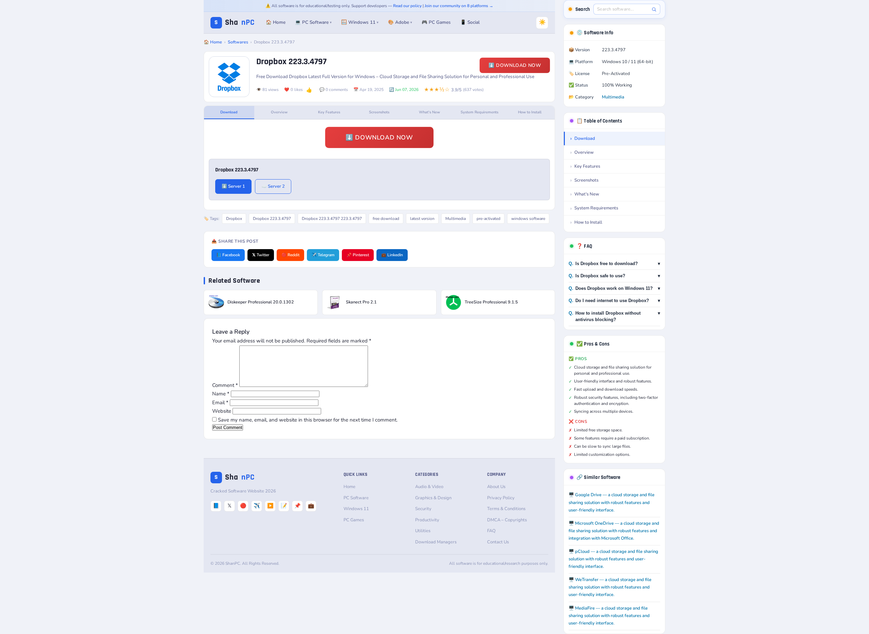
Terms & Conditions (506, 509)
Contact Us (498, 542)
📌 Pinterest (358, 255)
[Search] (654, 9)
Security (423, 509)
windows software (528, 218)
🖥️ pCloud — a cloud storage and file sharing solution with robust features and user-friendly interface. (613, 559)
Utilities (422, 531)
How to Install (529, 112)
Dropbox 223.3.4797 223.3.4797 (332, 218)
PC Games (354, 520)
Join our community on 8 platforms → (459, 5)
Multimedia (455, 218)
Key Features (329, 112)
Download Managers (436, 542)
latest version (422, 218)
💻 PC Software (313, 22)
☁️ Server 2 (273, 186)
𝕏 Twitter (260, 255)
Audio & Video (429, 487)
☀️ (542, 22)
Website (221, 411)
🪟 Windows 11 (359, 22)
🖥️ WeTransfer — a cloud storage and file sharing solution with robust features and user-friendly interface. (610, 587)
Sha (235, 22)
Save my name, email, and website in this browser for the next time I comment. (307, 419)
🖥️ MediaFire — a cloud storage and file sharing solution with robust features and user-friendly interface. (609, 615)
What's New (429, 112)
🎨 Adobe (400, 22)
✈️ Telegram (323, 255)
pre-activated (488, 218)
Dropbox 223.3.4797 (272, 218)
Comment (225, 385)
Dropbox (234, 218)
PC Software (356, 498)
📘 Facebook (228, 255)
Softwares (238, 42)
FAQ (491, 531)
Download (229, 112)
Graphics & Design (433, 498)
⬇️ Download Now (514, 65)
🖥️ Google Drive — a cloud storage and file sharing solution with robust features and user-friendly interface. (611, 502)
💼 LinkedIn (392, 255)
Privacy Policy (501, 498)
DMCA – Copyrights (507, 520)
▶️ (270, 505)
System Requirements (479, 112)
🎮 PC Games (436, 22)
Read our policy (407, 5)
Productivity (427, 520)
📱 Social (470, 22)
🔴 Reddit (290, 255)
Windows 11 (356, 509)
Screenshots (379, 112)
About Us (496, 487)
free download (386, 218)
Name (220, 393)
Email (220, 402)
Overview (279, 112)
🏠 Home (275, 22)
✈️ (257, 505)
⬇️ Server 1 (233, 186)
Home (349, 487)
